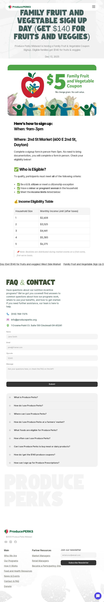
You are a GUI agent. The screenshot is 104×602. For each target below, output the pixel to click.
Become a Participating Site (46, 566)
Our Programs (11, 561)
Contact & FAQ (11, 581)
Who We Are (10, 555)
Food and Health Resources (18, 571)
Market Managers (41, 555)
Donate (8, 586)
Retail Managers (40, 561)
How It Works (11, 566)
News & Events (12, 576)
